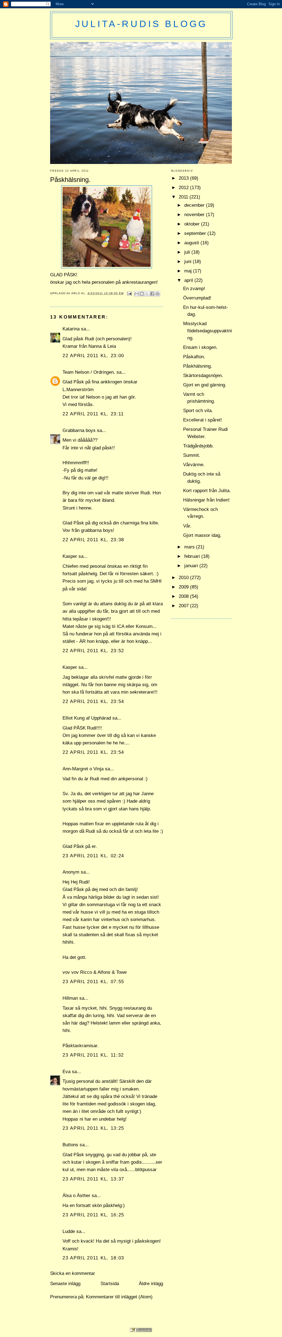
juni (188, 261)
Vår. (187, 526)
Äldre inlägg (151, 1283)
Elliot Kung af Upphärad (87, 718)
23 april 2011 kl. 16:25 (93, 1214)
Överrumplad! (197, 298)
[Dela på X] (147, 293)
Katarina (71, 328)
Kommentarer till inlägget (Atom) (119, 1296)
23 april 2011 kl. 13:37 (93, 1179)
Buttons (70, 1144)
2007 (184, 605)
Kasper (70, 556)
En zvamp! (194, 288)
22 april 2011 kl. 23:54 (93, 701)
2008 (184, 596)
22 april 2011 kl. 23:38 (93, 539)
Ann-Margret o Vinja (83, 768)
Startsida (110, 1283)
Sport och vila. (198, 410)
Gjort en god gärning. (204, 385)
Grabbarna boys (79, 430)
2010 (184, 577)
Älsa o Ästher (76, 1195)
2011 (184, 197)
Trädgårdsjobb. (198, 446)
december (195, 205)
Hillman (70, 998)
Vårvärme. (194, 464)
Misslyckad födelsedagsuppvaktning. (207, 330)
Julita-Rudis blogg (141, 23)
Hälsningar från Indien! (206, 500)
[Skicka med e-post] (136, 293)
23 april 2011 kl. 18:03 (93, 1258)
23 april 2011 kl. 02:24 (93, 855)
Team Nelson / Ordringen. (89, 372)
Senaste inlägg (65, 1283)
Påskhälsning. (197, 366)
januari (191, 565)
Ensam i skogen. (200, 347)
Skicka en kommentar (72, 1273)
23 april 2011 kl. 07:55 (93, 981)
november (195, 214)
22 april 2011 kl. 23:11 (93, 414)
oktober (192, 224)
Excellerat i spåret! (202, 420)
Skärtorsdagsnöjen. (203, 375)
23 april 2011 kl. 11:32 (93, 1055)
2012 (184, 187)
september (195, 233)
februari (192, 556)
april (189, 280)
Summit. (191, 455)
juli (187, 252)
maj (188, 271)
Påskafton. (194, 356)
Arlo (76, 293)
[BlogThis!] (142, 293)
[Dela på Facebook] (152, 293)
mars (190, 547)
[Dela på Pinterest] (157, 293)
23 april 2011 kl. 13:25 (93, 1128)
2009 (184, 587)
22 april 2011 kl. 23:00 (93, 355)
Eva (66, 1071)
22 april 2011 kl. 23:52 (93, 650)
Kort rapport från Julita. (207, 490)
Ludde (69, 1231)
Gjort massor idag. (202, 535)
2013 (184, 178)
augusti (192, 242)
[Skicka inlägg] (129, 293)
